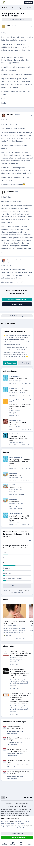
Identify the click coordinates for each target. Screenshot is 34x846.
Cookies (17, 806)
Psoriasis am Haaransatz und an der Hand (14, 622)
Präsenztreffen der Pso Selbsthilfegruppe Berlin (15, 727)
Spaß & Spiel (13, 473)
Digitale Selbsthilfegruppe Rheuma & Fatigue (18, 739)
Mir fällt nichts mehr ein (18, 379)
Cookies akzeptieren (18, 838)
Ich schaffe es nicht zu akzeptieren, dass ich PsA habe (18, 438)
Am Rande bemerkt (15, 457)
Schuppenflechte (14, 376)
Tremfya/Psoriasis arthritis (18, 390)
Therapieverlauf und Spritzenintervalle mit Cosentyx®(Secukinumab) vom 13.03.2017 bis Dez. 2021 (19, 673)
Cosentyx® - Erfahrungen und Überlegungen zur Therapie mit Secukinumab (19, 682)
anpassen (29, 826)
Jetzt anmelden (17, 304)
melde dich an (11, 590)
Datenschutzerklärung (21, 803)
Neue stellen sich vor (16, 388)
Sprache (8, 803)
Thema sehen (17, 586)
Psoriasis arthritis (14, 420)
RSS (25, 806)
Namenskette (14, 502)
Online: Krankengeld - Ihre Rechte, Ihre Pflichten (18, 773)
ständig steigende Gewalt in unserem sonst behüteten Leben (19, 462)
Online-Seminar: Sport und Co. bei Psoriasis (18, 761)
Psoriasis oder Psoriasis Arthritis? (17, 423)
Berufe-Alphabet (15, 475)
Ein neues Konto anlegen (17, 299)
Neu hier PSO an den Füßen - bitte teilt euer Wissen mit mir (20, 406)
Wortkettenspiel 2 (15, 487)
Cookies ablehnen (17, 833)
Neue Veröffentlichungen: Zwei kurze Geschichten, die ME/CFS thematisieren (20, 653)
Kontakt (10, 806)
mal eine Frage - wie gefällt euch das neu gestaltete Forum (19, 518)
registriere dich (25, 590)
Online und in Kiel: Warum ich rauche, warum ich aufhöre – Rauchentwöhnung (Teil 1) (17, 751)
